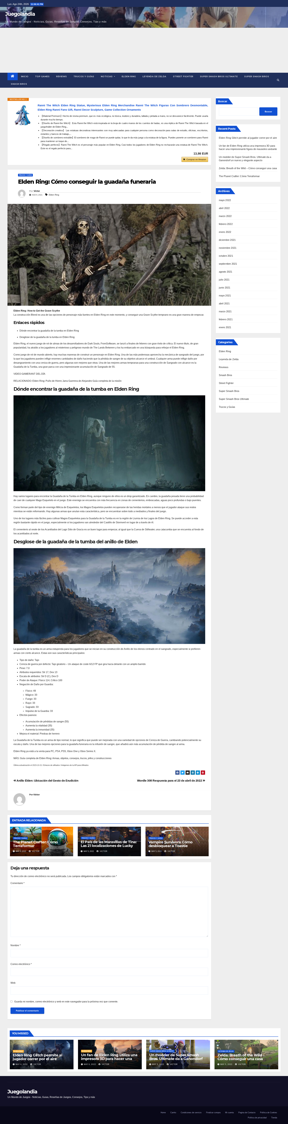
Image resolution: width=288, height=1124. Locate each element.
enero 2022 (225, 232)
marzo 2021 (225, 311)
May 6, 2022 (22, 1064)
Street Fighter (183, 76)
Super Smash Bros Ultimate (219, 76)
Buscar (222, 101)
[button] (278, 80)
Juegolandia (20, 14)
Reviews (61, 76)
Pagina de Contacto (246, 1112)
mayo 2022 (225, 200)
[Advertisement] (144, 50)
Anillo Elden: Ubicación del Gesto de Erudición (47, 780)
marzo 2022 (225, 216)
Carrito (173, 1112)
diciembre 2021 (227, 240)
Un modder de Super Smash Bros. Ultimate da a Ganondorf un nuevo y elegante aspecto (176, 1059)
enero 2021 (225, 327)
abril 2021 (224, 303)
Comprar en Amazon (196, 159)
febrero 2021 (226, 319)
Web (12, 983)
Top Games (42, 76)
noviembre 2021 (228, 248)
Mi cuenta (229, 1112)
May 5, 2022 (158, 1064)
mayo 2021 (225, 295)
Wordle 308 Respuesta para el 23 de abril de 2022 (170, 780)
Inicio (24, 76)
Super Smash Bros (256, 76)
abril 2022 (224, 208)
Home (163, 1112)
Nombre (15, 945)
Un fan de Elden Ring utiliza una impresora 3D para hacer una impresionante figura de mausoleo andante (109, 1060)
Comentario (17, 883)
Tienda (274, 1118)
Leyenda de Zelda (154, 76)
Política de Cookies (268, 1112)
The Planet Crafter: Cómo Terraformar (35, 844)
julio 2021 (224, 279)
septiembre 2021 (228, 264)
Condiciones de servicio (191, 1112)
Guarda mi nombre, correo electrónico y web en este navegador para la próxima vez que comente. (66, 1001)
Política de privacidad (257, 1118)
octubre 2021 (226, 256)
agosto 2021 (225, 271)
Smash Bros (19, 84)
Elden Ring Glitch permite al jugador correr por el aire (248, 138)
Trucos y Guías (84, 76)
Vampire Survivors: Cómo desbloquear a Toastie (170, 844)
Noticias (107, 76)
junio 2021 (224, 287)
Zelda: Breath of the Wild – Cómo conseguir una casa (248, 168)
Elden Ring (129, 76)
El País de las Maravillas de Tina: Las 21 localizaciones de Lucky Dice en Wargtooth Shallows (108, 846)
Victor (37, 191)
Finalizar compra (213, 1112)
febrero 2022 (226, 224)
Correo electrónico (21, 964)
